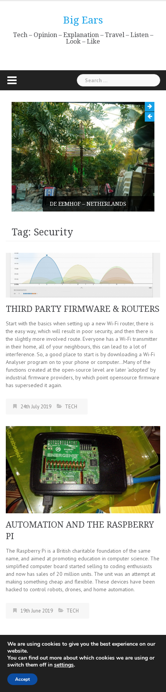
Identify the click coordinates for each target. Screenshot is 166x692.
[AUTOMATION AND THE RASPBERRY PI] (83, 469)
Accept (22, 679)
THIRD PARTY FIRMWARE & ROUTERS (82, 309)
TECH (71, 406)
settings (64, 665)
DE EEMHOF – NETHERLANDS (88, 204)
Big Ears (83, 20)
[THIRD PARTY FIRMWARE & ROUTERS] (83, 274)
